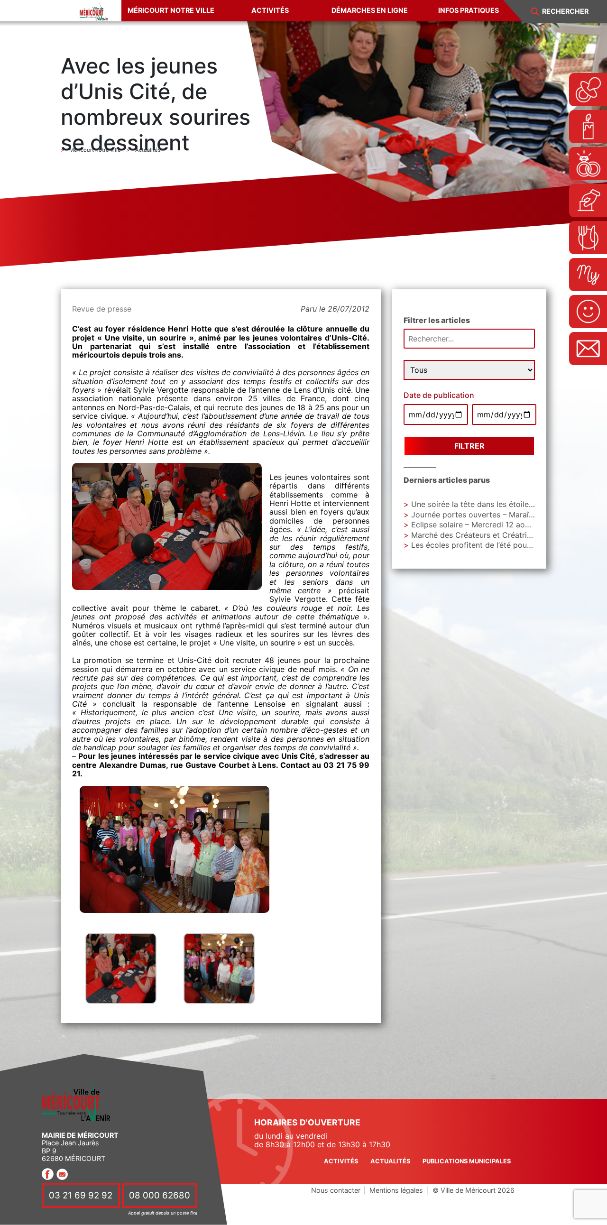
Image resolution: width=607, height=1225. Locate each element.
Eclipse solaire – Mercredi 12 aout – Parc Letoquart (503, 524)
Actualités (390, 1161)
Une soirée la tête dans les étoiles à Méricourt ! (496, 504)
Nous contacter (335, 1190)
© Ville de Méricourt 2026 (473, 1190)
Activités (270, 10)
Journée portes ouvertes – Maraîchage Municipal (499, 514)
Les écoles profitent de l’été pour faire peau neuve (501, 545)
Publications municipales (467, 1161)
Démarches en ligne (369, 10)
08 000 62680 (159, 1195)
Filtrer (469, 446)
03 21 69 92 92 (80, 1195)
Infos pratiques (468, 10)
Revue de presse (101, 308)
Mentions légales (396, 1190)
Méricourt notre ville (171, 10)
